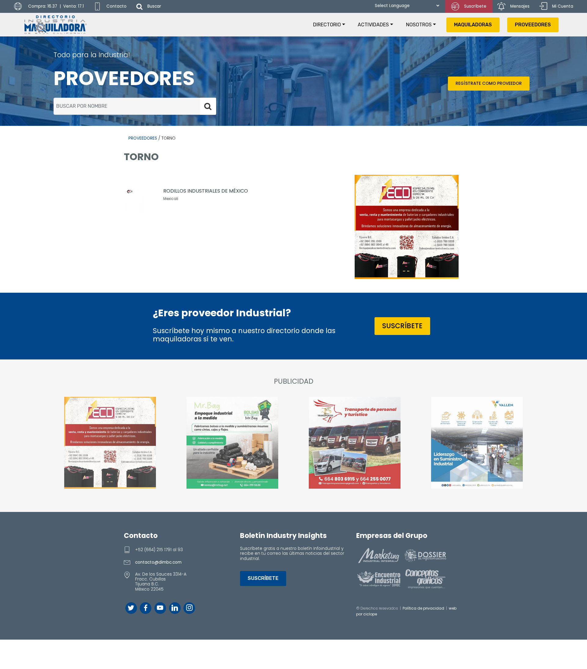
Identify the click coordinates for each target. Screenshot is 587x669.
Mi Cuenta (562, 6)
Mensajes (520, 6)
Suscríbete (475, 6)
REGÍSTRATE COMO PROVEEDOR (489, 83)
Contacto (116, 6)
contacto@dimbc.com (158, 562)
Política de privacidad (423, 608)
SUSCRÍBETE (402, 326)
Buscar (154, 6)
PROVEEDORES (533, 25)
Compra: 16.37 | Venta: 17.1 (55, 6)
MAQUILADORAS (473, 25)
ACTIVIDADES (373, 25)
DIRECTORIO (327, 25)
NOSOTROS (419, 25)
